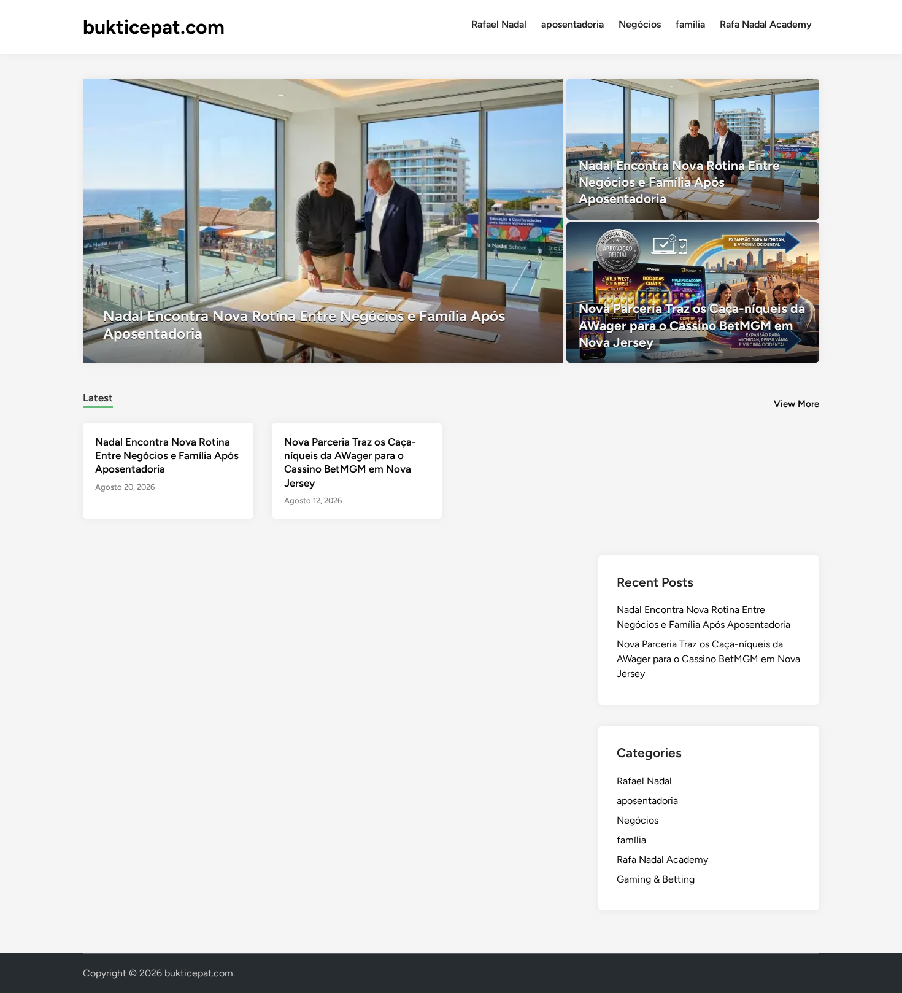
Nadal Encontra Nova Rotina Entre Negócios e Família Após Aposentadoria (167, 455)
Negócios (640, 24)
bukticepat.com (154, 27)
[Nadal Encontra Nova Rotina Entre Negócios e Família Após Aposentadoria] (323, 221)
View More (796, 403)
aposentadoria (572, 24)
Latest (98, 398)
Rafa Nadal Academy (766, 24)
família (690, 24)
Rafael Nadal (498, 24)
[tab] (98, 396)
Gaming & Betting (656, 879)
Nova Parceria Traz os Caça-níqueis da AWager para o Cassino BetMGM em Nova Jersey (708, 658)
